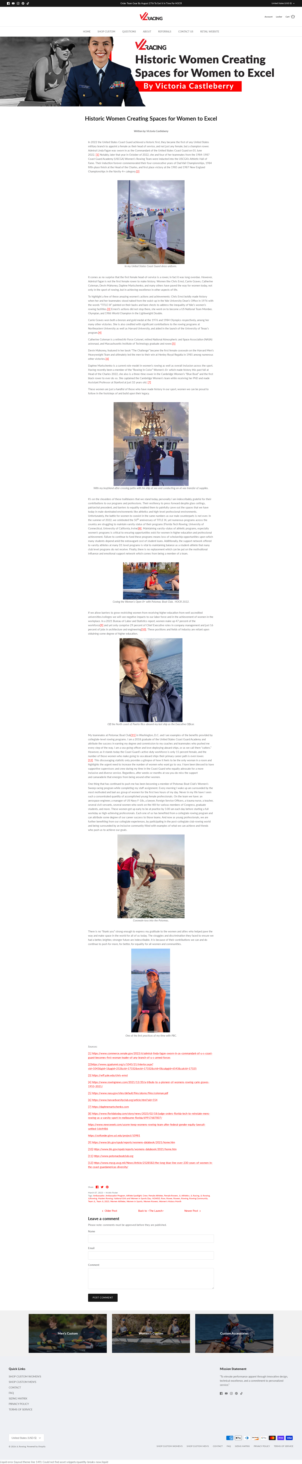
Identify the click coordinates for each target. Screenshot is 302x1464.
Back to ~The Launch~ (151, 1210)
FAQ (11, 1392)
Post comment (103, 1297)
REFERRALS (164, 31)
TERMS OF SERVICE (21, 1409)
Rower (169, 1198)
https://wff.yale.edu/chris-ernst (110, 1075)
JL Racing (194, 1195)
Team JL (91, 1201)
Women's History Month (170, 1201)
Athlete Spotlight (134, 1195)
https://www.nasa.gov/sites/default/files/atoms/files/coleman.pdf (130, 1093)
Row (163, 1198)
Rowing (184, 1198)
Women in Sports (134, 1201)
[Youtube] (13, 3)
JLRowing (92, 1198)
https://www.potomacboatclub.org (113, 1155)
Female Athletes (156, 1195)
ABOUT (147, 31)
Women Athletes (117, 1201)
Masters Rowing (105, 1198)
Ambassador (99, 1195)
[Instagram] (18, 3)
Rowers (176, 1198)
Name (91, 1231)
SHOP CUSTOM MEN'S (22, 1381)
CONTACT (15, 1387)
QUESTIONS (129, 31)
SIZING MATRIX (18, 1398)
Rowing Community (198, 1198)
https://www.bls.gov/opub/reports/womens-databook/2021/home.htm (133, 1142)
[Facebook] (8, 3)
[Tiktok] (28, 3)
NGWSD (156, 1198)
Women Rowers (150, 1201)
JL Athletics (184, 1195)
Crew (145, 1195)
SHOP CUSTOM (106, 31)
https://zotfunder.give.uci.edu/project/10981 (114, 1135)
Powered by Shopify (36, 1446)
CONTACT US (185, 31)
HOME (87, 31)
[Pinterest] (23, 3)
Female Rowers (171, 1195)
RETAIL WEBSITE (209, 31)
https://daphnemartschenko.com (110, 1106)
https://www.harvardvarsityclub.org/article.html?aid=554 (124, 1099)
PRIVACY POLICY (19, 1403)
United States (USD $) (282, 3)
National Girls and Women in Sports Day (132, 1198)
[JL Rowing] (151, 16)
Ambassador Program (115, 1195)
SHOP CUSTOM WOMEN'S (25, 1376)
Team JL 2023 (102, 1201)
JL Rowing (205, 1195)
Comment (93, 1264)
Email (91, 1248)
